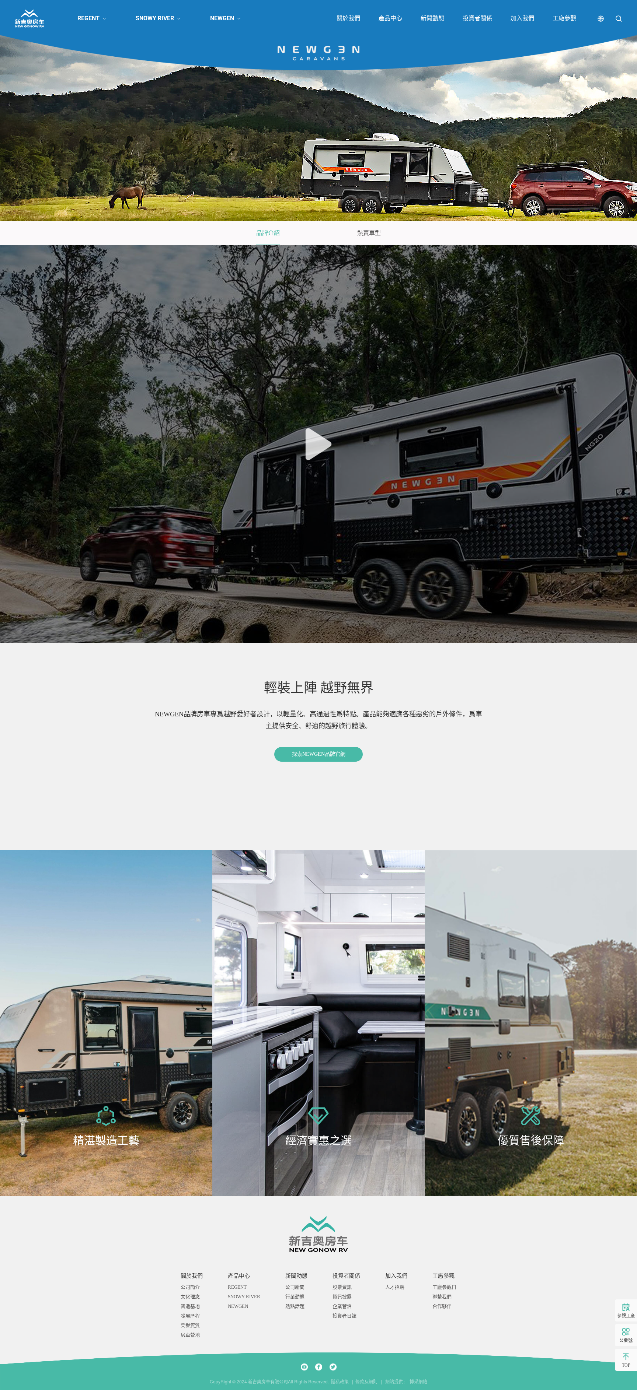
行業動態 (294, 1296)
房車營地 (190, 1335)
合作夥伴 (442, 1306)
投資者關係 (477, 18)
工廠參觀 (564, 18)
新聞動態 (432, 18)
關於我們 (348, 18)
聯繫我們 (442, 1296)
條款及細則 (366, 1381)
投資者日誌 (344, 1316)
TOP (626, 1365)
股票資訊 (342, 1287)
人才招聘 (394, 1287)
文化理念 (190, 1296)
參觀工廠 (626, 1316)
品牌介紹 (268, 233)
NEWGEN (222, 18)
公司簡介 (190, 1287)
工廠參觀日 (444, 1287)
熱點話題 (294, 1306)
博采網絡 (416, 1381)
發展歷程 (190, 1316)
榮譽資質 (190, 1325)
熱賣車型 (369, 233)
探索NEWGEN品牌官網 (318, 754)
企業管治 (342, 1306)
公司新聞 (294, 1287)
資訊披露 (342, 1296)
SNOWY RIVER (155, 18)
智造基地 (190, 1306)
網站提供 (394, 1381)
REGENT (88, 18)
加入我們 (522, 18)
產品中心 (390, 18)
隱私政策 (340, 1381)
